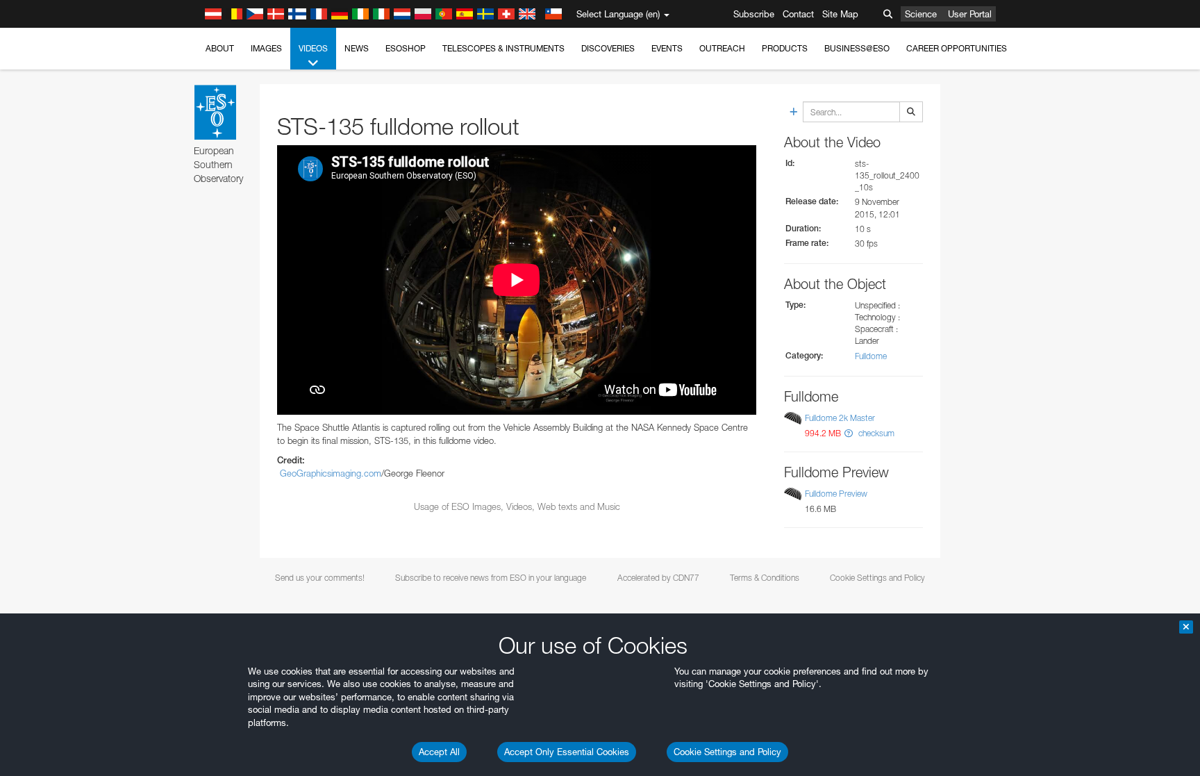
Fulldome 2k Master (840, 418)
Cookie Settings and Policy (727, 751)
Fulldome (871, 356)
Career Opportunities (956, 48)
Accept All (439, 751)
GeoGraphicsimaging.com (330, 473)
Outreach (722, 48)
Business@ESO (857, 48)
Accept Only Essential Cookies (566, 751)
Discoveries (608, 48)
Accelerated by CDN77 (658, 577)
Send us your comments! (320, 577)
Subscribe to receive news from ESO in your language (490, 577)
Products (785, 48)
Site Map (840, 13)
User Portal (970, 13)
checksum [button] (875, 433)
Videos (313, 48)
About (220, 48)
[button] (848, 433)
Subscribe (753, 13)
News (356, 48)
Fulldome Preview (836, 493)
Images (266, 48)
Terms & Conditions (764, 577)
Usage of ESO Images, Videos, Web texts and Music (517, 506)
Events (667, 48)
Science (921, 13)
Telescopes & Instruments (503, 48)
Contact (798, 13)
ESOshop (405, 48)
